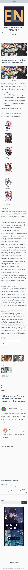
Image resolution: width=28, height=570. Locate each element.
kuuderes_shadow (12, 408)
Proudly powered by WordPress (8, 568)
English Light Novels (14, 29)
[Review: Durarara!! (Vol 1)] (18, 358)
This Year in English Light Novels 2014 (13, 485)
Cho (10, 429)
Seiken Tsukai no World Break (8, 285)
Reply (21, 409)
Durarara (13, 387)
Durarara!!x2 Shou (8, 94)
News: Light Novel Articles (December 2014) (15, 491)
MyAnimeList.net (15, 116)
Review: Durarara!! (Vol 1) (18, 361)
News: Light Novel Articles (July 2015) (5, 362)
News (4, 385)
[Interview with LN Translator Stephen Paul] (6, 370)
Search (2, 500)
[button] (8, 125)
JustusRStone (6, 383)
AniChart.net (4, 110)
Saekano (18, 387)
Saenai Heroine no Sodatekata (8, 258)
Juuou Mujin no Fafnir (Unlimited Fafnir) (13, 95)
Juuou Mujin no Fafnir (6, 230)
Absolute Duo (7, 92)
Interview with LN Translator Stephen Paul (6, 374)
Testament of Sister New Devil (9, 389)
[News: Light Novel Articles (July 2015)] (6, 358)
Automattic (23, 568)
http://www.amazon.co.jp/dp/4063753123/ (12, 419)
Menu (14, 1)
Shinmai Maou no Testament (8, 310)
